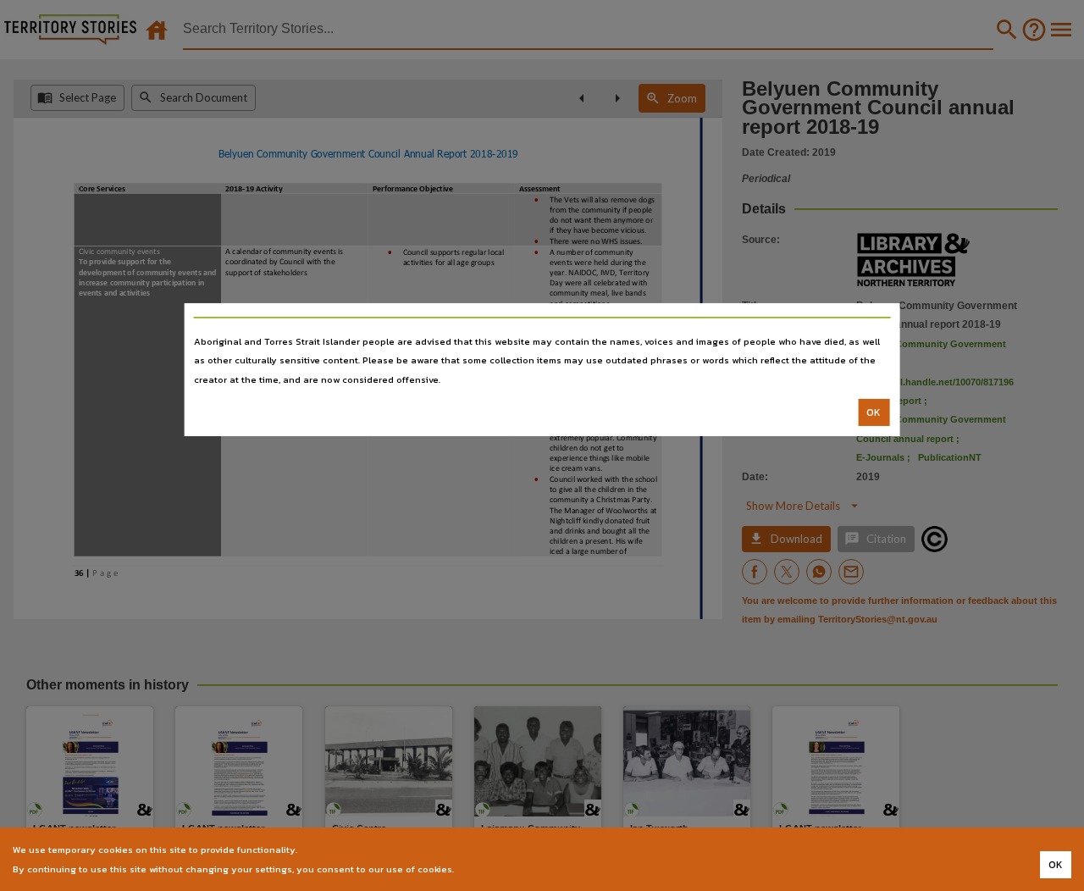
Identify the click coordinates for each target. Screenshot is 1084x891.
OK (873, 412)
